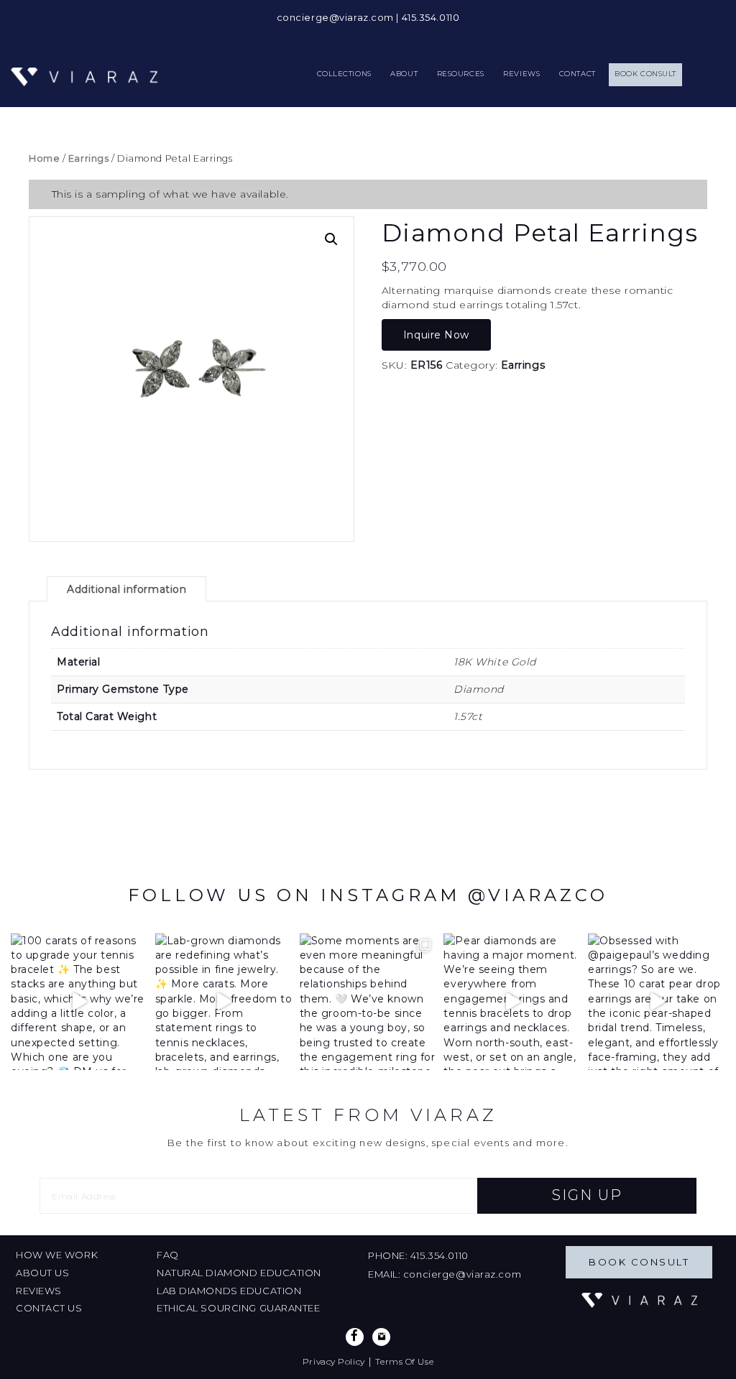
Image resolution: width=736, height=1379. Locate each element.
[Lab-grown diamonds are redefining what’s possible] (224, 1002)
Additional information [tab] (126, 589)
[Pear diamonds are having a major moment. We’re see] (512, 1002)
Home (44, 158)
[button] (331, 239)
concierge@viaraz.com (335, 17)
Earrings (88, 158)
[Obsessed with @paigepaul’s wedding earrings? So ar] (656, 1002)
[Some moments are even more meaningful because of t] (368, 1002)
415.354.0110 (431, 17)
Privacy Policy (334, 1361)
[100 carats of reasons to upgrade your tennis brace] (79, 1002)
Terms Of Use (404, 1361)
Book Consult (639, 1262)
